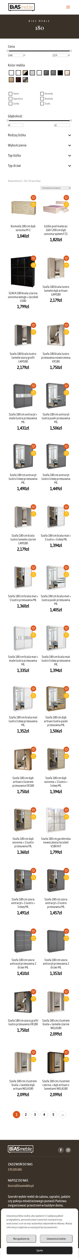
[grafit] (46, 72)
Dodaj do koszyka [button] (33, 204)
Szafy (47, 103)
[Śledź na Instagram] (68, 1150)
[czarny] (60, 72)
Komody (49, 93)
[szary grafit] (32, 72)
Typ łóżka (14, 155)
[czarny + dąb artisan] (25, 72)
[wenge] (18, 79)
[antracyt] (53, 72)
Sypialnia (18, 98)
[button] (34, 198)
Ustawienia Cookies (56, 1238)
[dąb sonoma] (67, 72)
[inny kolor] (25, 79)
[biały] (39, 72)
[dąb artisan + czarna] (18, 72)
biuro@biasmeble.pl (21, 1186)
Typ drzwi (14, 165)
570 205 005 (15, 1169)
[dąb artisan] (11, 79)
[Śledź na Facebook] (61, 1150)
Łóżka (16, 103)
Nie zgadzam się (21, 1238)
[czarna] (11, 72)
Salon (16, 93)
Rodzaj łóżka (17, 135)
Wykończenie (17, 145)
